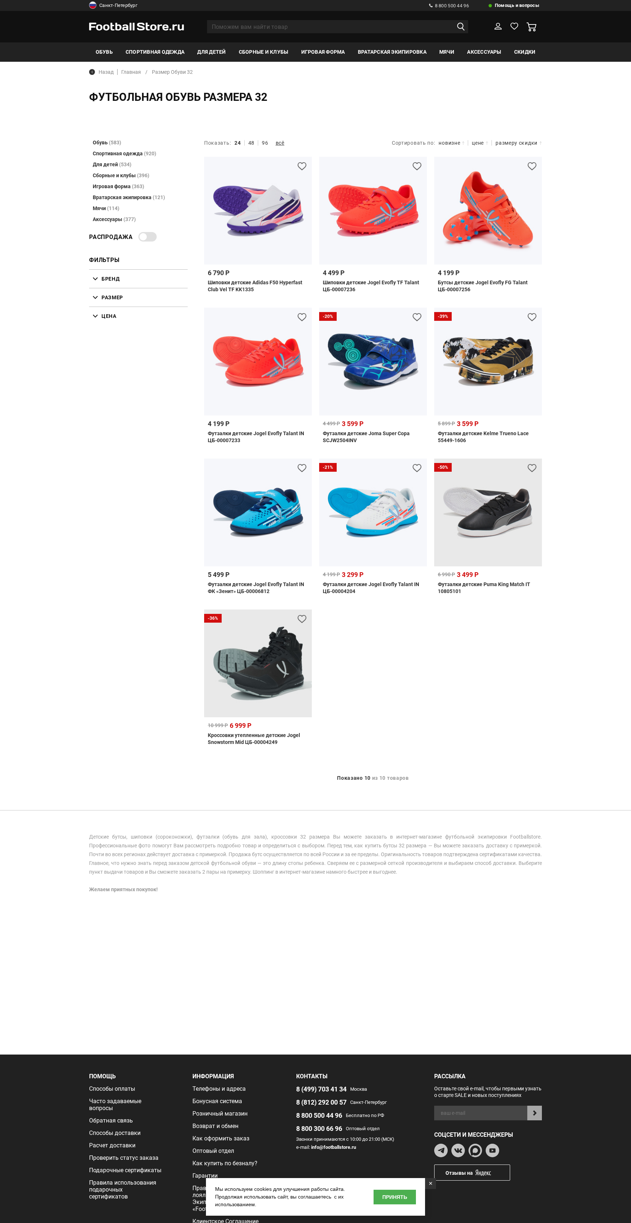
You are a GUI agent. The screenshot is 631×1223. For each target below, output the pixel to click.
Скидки (524, 52)
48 (251, 143)
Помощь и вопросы (517, 5)
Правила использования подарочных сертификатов (122, 1189)
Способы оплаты (112, 1088)
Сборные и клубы (263, 52)
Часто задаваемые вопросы (115, 1105)
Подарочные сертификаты (125, 1170)
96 (265, 143)
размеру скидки (517, 143)
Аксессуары (484, 52)
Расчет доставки (112, 1145)
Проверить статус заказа (123, 1157)
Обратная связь (111, 1120)
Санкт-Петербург (118, 5)
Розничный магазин (220, 1113)
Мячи (446, 52)
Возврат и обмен (215, 1126)
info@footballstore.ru (333, 1147)
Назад (106, 72)
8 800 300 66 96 (319, 1128)
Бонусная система (217, 1101)
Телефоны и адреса (219, 1088)
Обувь (104, 52)
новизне (449, 143)
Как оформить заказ (220, 1138)
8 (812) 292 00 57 (321, 1102)
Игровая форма (323, 52)
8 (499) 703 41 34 (321, 1089)
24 (237, 143)
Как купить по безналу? (224, 1163)
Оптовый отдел (213, 1150)
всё (280, 143)
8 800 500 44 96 (452, 5)
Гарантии (205, 1175)
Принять (394, 1197)
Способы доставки (115, 1132)
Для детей (211, 52)
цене (478, 143)
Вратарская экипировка (392, 52)
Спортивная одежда (155, 52)
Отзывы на (459, 1173)
